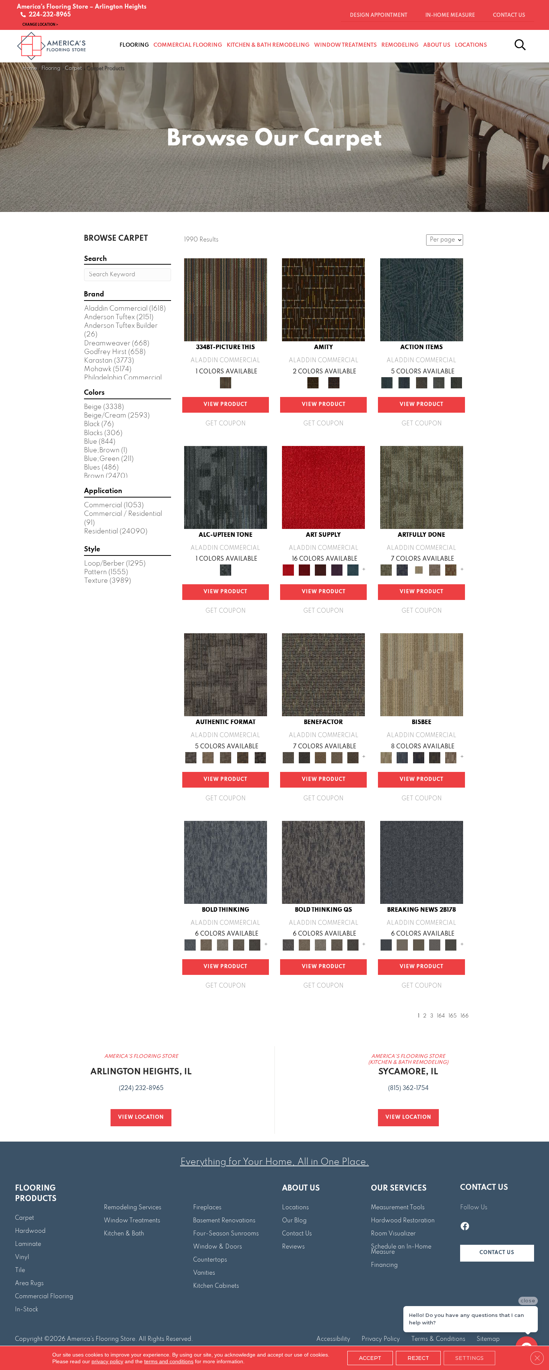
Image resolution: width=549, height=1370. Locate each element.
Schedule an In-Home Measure (401, 1249)
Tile (20, 1271)
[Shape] (225, 862)
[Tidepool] (421, 299)
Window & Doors (217, 1247)
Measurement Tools (398, 1208)
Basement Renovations (224, 1221)
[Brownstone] (421, 382)
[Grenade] (206, 944)
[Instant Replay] (434, 944)
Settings (469, 1358)
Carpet (73, 68)
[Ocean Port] (404, 382)
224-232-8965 (48, 15)
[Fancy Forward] (323, 674)
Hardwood (30, 1231)
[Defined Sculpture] (208, 757)
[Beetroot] (321, 569)
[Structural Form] (260, 757)
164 (441, 1016)
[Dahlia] (304, 569)
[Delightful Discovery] (421, 487)
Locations (295, 1208)
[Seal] (255, 944)
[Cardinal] (323, 487)
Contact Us (297, 1234)
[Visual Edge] (225, 674)
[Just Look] (353, 757)
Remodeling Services (132, 1208)
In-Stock (26, 1310)
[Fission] (238, 944)
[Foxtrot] (225, 487)
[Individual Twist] (225, 757)
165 (453, 1016)
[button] (497, 1253)
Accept (370, 1358)
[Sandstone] (421, 674)
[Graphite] (434, 757)
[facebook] (464, 1227)
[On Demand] (451, 944)
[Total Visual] (321, 757)
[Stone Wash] (353, 569)
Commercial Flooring (44, 1297)
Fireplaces (207, 1208)
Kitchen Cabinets (216, 1286)
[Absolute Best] (337, 757)
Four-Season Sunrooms (226, 1234)
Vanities (204, 1273)
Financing (384, 1265)
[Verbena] (337, 569)
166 (464, 1016)
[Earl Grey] (439, 382)
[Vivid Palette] (451, 569)
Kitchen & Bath (124, 1234)
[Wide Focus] (304, 757)
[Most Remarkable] (402, 569)
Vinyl (22, 1257)
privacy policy (107, 1361)
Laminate (28, 1244)
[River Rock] (451, 757)
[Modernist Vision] (418, 569)
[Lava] (222, 944)
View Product (225, 404)
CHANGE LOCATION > (40, 24)
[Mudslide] (225, 299)
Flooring (51, 68)
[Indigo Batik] (418, 757)
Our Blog (294, 1221)
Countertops (210, 1260)
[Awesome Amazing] (434, 569)
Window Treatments (132, 1221)
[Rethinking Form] (243, 757)
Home (29, 68)
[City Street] (456, 382)
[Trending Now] (402, 944)
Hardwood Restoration (403, 1221)
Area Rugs (29, 1284)
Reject (418, 1358)
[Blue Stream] (402, 757)
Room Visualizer (393, 1234)
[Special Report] (418, 944)
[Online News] (421, 862)
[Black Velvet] (334, 382)
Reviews (293, 1247)
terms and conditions (168, 1361)
